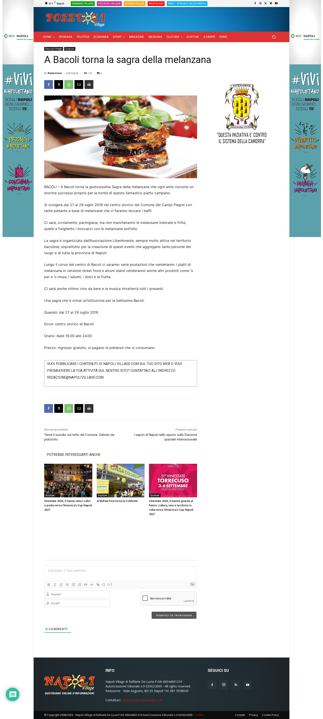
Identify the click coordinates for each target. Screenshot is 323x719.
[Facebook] (255, 3)
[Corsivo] (55, 584)
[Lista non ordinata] (79, 584)
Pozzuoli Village (53, 48)
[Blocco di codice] (92, 584)
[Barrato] (67, 584)
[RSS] (235, 685)
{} (103, 584)
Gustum (69, 48)
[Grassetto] (49, 584)
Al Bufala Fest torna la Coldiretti (117, 501)
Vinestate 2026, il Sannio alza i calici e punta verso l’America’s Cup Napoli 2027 (68, 505)
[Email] (78, 84)
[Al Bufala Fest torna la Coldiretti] (121, 480)
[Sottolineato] (61, 584)
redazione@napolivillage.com (142, 700)
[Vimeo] (271, 3)
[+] (109, 584)
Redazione (55, 73)
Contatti (240, 715)
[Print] (89, 84)
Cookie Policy (270, 715)
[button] (274, 37)
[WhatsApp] (68, 84)
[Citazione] (86, 584)
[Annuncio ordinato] (73, 584)
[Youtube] (276, 3)
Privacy (253, 715)
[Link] (98, 584)
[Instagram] (260, 3)
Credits (198, 715)
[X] (265, 3)
